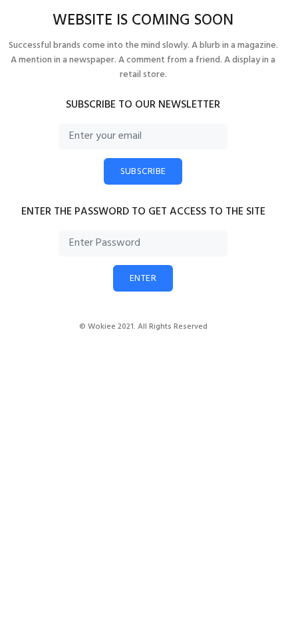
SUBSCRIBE (143, 171)
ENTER (143, 278)
